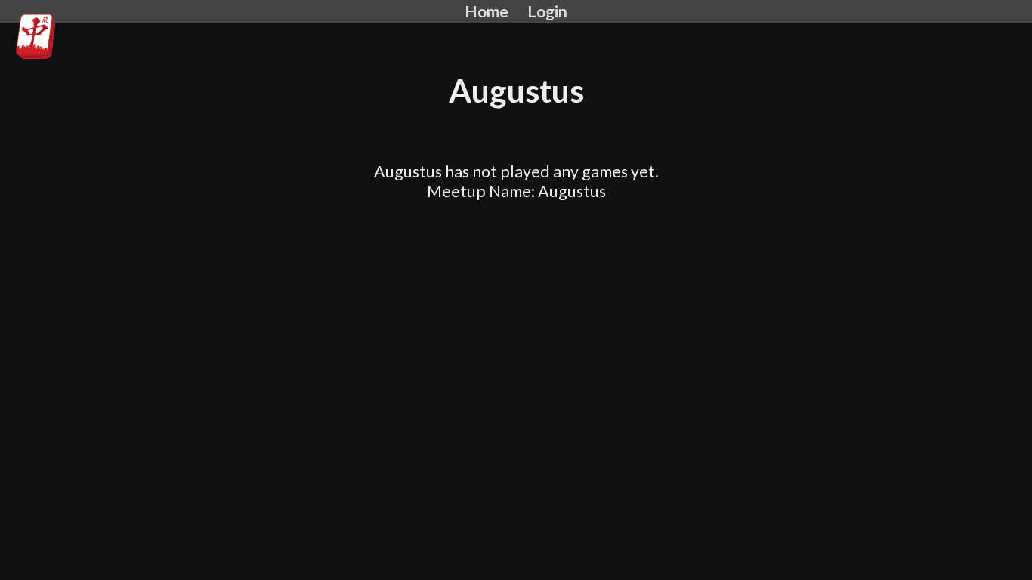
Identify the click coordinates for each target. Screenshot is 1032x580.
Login (547, 11)
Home (486, 11)
